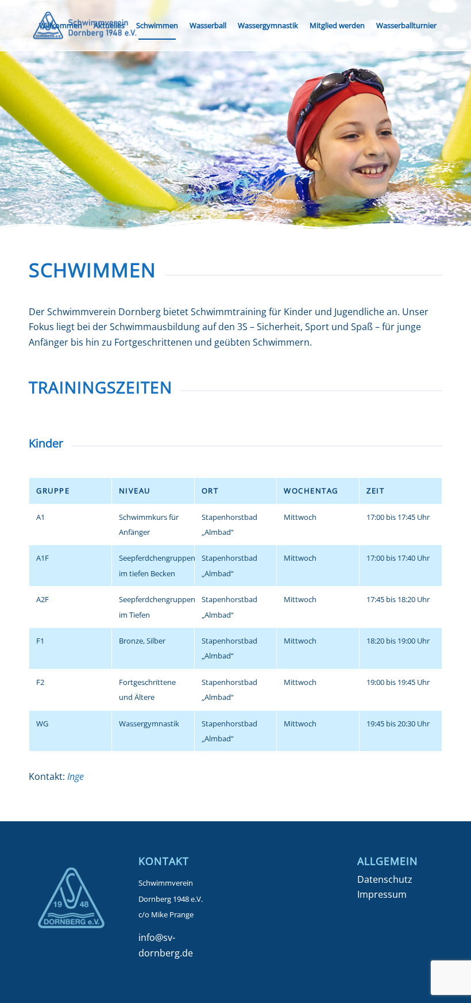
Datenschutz (384, 879)
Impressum (382, 894)
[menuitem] (60, 25)
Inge (75, 776)
